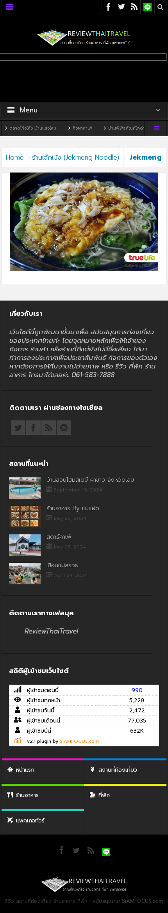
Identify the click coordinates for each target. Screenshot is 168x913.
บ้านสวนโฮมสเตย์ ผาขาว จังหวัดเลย (90, 479)
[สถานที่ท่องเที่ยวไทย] (84, 37)
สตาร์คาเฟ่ (58, 536)
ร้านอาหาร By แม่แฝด (72, 508)
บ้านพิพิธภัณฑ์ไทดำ (115, 128)
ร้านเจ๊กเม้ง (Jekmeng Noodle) (75, 157)
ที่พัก (104, 795)
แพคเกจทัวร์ (30, 821)
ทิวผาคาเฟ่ (71, 128)
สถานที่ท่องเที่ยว (117, 770)
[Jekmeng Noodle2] (84, 221)
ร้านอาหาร (27, 795)
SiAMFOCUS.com (79, 741)
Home (15, 157)
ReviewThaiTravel (51, 631)
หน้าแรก (25, 770)
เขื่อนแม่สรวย (62, 565)
